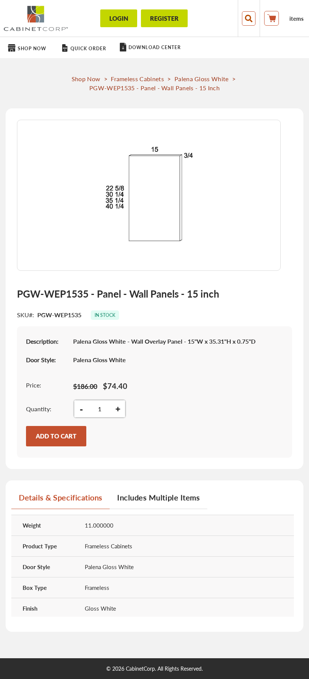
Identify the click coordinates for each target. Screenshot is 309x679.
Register (164, 18)
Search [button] (248, 18)
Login (118, 18)
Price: (33, 385)
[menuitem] (28, 48)
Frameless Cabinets (137, 78)
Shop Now (86, 78)
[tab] (60, 500)
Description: (42, 341)
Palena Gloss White (201, 78)
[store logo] (36, 18)
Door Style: (41, 359)
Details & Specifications (60, 497)
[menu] (154, 47)
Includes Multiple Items (158, 497)
